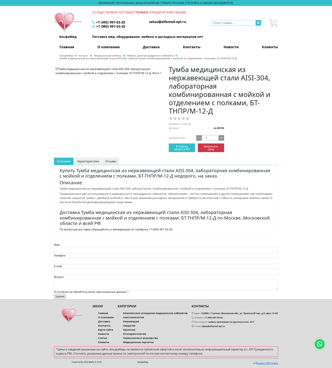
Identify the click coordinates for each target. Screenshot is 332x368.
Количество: (177, 138)
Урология (129, 329)
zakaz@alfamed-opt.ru (213, 326)
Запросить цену (211, 148)
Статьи (102, 338)
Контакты (191, 47)
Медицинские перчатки (138, 342)
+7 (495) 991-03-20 (213, 317)
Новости (231, 47)
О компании (109, 47)
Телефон (60, 255)
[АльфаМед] (68, 21)
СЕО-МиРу (89, 362)
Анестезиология (133, 317)
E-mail (58, 266)
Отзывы (110, 161)
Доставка (151, 47)
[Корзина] (273, 23)
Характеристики (88, 161)
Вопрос (59, 277)
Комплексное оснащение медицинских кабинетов (155, 313)
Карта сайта (105, 329)
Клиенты (270, 47)
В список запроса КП (182, 148)
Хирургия (129, 325)
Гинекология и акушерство (140, 338)
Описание (64, 161)
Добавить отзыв (179, 123)
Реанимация (131, 321)
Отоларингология (134, 334)
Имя (57, 245)
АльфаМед (142, 362)
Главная (66, 47)
